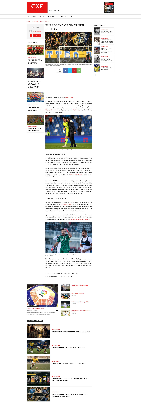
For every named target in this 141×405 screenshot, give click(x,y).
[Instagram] (34, 35)
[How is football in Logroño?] (65, 296)
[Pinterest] (74, 70)
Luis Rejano (37, 31)
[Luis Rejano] (31, 31)
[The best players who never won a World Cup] (38, 331)
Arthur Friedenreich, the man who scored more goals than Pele (107, 41)
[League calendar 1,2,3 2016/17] (42, 295)
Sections (35, 21)
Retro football (32, 57)
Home (28, 21)
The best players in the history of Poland (80, 302)
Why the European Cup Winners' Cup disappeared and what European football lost (34, 85)
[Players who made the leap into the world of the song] (65, 313)
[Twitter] (36, 35)
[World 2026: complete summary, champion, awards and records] (35, 97)
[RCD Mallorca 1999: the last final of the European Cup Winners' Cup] (35, 50)
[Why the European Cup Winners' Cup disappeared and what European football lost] (35, 73)
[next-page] (97, 75)
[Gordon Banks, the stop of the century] (97, 31)
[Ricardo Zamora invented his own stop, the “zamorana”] (97, 59)
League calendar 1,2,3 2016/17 (36, 308)
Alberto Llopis (69, 97)
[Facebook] (31, 35)
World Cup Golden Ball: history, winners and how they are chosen (109, 9)
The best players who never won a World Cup (71, 332)
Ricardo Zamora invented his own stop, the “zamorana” (107, 59)
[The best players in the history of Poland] (65, 304)
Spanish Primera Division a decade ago (80, 285)
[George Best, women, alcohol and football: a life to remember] (97, 50)
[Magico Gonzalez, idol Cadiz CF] (97, 68)
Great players (44, 21)
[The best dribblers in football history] (38, 347)
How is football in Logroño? (78, 293)
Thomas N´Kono (50, 110)
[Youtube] (39, 35)
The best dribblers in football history (68, 347)
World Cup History (33, 104)
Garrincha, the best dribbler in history (69, 363)
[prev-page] (95, 75)
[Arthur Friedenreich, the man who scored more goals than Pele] (97, 41)
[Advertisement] (68, 85)
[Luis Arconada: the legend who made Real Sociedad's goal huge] (38, 394)
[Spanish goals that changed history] (35, 120)
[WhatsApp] (79, 70)
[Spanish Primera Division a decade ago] (65, 287)
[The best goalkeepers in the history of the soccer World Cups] (38, 379)
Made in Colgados (107, 4)
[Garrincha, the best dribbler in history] (38, 363)
